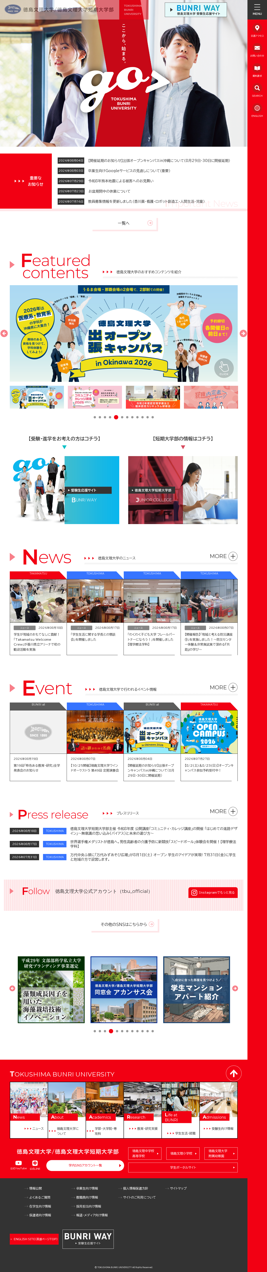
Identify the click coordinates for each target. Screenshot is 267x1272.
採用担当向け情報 (88, 1206)
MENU (257, 14)
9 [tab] (137, 417)
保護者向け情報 (40, 1215)
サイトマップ (178, 1188)
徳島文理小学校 (181, 1153)
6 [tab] (121, 417)
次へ (243, 333)
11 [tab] (148, 417)
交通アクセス (257, 36)
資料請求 (257, 76)
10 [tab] (142, 417)
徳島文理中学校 (143, 1153)
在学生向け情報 (40, 1206)
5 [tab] (115, 417)
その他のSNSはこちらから (124, 924)
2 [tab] (100, 417)
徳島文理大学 (218, 1153)
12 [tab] (152, 417)
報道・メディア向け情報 (92, 1215)
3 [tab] (105, 417)
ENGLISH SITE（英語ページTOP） (36, 1239)
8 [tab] (132, 417)
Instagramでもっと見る (217, 892)
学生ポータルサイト (183, 1167)
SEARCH (257, 96)
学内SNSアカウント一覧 (85, 1165)
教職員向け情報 (87, 1197)
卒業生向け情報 (87, 1188)
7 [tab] (127, 417)
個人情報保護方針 (135, 1188)
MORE (218, 556)
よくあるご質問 (39, 1197)
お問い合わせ (257, 55)
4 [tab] (110, 417)
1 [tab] (95, 417)
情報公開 (35, 1188)
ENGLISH (257, 116)
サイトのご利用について (139, 1197)
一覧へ (124, 223)
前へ (4, 333)
